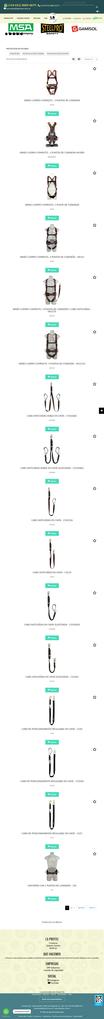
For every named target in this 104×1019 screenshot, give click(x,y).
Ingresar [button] (78, 18)
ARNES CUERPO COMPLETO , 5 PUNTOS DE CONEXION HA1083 (52, 153)
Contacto (53, 943)
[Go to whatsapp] (6, 1011)
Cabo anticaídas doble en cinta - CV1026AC (52, 416)
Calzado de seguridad (53, 970)
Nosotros (46, 995)
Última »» (92, 908)
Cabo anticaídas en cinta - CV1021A (52, 520)
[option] (20, 28)
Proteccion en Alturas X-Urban (58, 54)
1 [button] (6, 34)
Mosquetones (15, 54)
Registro (88, 18)
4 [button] (17, 34)
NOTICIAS (36, 18)
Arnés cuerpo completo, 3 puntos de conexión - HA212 (52, 257)
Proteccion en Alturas (17, 49)
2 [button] (10, 34)
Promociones (36, 995)
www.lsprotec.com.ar (62, 1008)
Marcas (53, 995)
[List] (79, 59)
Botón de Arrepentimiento (52, 999)
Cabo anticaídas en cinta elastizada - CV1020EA (52, 625)
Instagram (54, 980)
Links (70, 995)
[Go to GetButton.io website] (6, 1016)
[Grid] (73, 59)
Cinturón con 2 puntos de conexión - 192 (52, 886)
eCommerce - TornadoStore (42, 1016)
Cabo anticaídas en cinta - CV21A (52, 572)
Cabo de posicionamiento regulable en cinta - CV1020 (52, 781)
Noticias (53, 948)
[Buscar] (96, 7)
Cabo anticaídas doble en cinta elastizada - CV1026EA (52, 468)
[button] (101, 411)
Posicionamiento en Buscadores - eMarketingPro (67, 1016)
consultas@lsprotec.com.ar (43, 1008)
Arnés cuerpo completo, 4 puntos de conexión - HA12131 (52, 364)
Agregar (53, 114)
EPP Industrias (53, 968)
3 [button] (14, 34)
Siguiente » (82, 908)
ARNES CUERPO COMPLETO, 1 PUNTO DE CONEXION (52, 205)
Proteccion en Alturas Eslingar (33, 54)
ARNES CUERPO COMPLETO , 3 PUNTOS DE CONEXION (52, 100)
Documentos (62, 995)
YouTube (54, 983)
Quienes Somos (53, 946)
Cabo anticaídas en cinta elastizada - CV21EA (52, 677)
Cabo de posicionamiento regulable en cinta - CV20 (52, 729)
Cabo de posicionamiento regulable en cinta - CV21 (52, 833)
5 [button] (21, 34)
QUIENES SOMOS (23, 18)
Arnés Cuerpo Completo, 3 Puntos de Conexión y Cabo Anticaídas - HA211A (52, 310)
